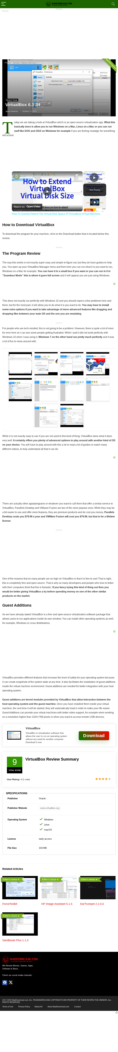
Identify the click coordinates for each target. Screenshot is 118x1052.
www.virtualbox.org (49, 808)
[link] (17, 176)
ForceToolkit (9, 903)
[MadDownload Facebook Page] (4, 982)
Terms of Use (7, 1007)
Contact (77, 1007)
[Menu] (3, 4)
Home (7, 62)
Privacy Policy (24, 1007)
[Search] (113, 4)
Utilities (16, 62)
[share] (76, 175)
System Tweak (29, 62)
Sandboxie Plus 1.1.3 (15, 940)
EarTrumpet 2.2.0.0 (92, 903)
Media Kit (38, 1007)
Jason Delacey (11, 111)
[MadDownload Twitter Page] (10, 982)
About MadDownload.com (58, 1007)
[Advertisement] (59, 33)
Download (94, 735)
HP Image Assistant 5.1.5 (56, 903)
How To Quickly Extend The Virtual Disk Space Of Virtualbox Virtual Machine (46, 176)
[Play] (95, 202)
